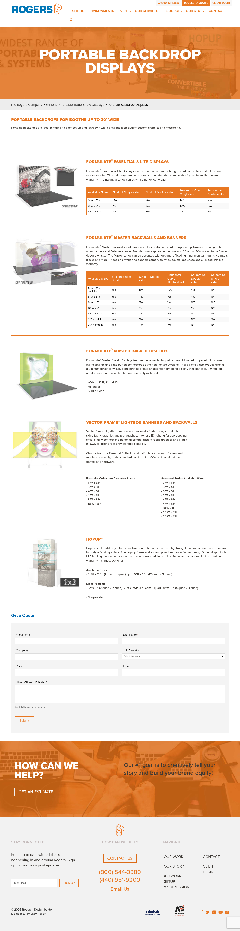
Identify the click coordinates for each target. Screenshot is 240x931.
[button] (20, 191)
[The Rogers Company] (37, 9)
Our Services (146, 11)
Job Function (132, 650)
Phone (20, 666)
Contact (216, 11)
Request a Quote (196, 3)
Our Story (195, 11)
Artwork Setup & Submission (176, 882)
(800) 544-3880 (170, 3)
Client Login (221, 3)
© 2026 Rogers (21, 909)
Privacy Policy (36, 914)
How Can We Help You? (31, 682)
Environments (101, 11)
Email (127, 666)
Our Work (173, 857)
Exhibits (77, 11)
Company (23, 650)
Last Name (130, 635)
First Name (23, 635)
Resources (172, 11)
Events (124, 11)
